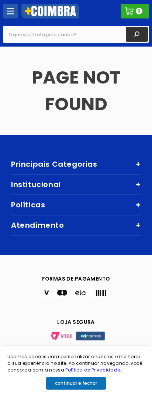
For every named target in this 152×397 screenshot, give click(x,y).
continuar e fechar (76, 383)
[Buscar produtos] (137, 34)
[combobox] (76, 34)
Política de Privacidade (92, 370)
